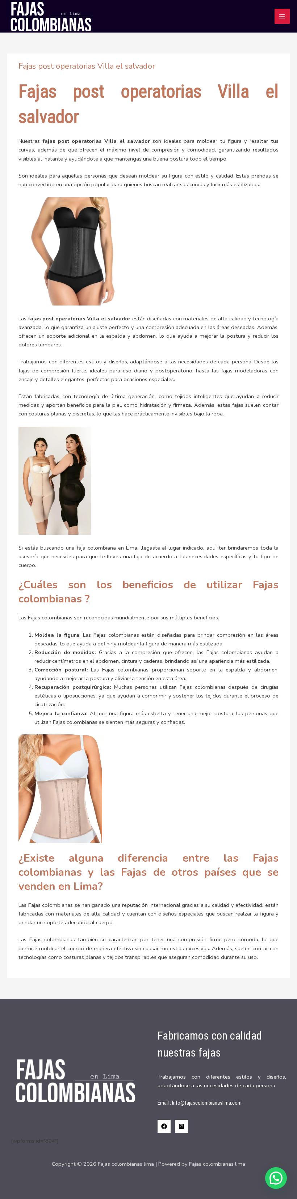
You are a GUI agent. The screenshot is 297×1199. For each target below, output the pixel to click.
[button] (276, 1178)
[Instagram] (181, 1126)
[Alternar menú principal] (282, 16)
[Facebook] (164, 1126)
